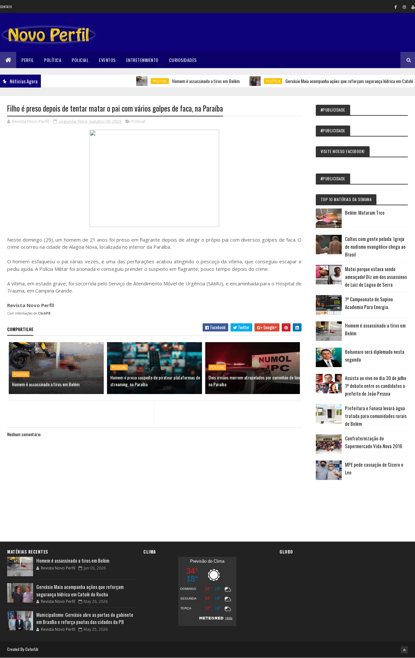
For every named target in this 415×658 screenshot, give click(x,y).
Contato (6, 6)
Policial (80, 59)
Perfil (27, 59)
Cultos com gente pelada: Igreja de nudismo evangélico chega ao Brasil (375, 246)
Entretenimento (142, 59)
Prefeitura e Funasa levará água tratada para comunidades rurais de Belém (376, 415)
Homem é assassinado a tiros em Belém (195, 81)
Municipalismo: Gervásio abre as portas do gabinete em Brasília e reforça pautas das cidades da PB (84, 618)
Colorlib (31, 649)
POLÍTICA (262, 81)
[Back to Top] (404, 649)
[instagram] (404, 6)
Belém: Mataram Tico (365, 212)
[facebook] (395, 6)
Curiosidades (183, 59)
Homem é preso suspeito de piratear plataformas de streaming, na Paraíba (155, 381)
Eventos (107, 59)
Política (52, 59)
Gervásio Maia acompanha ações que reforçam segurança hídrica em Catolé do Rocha (80, 590)
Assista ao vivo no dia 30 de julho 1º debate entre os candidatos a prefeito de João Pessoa (375, 385)
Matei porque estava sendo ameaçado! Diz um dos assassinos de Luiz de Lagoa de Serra (376, 276)
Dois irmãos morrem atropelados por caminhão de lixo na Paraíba (254, 381)
